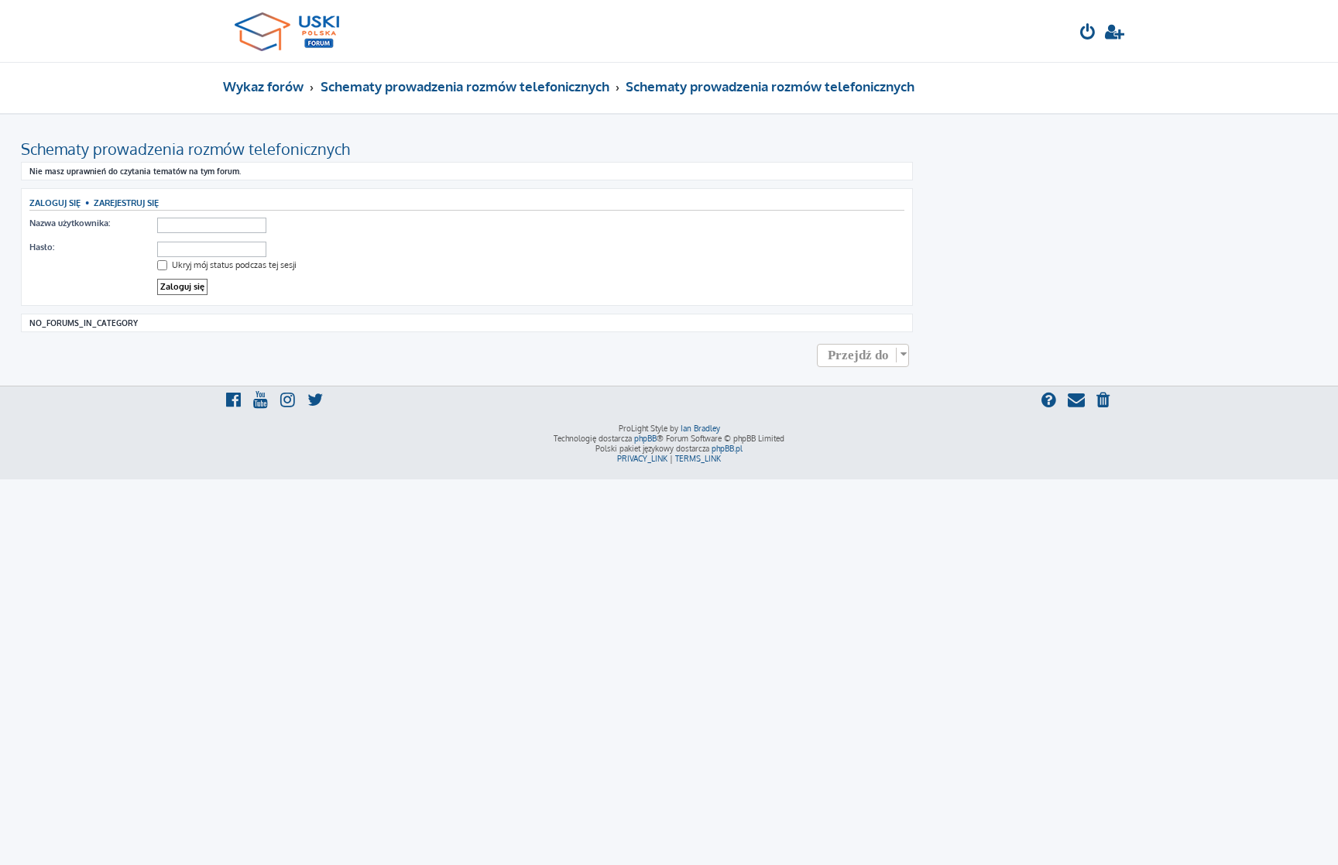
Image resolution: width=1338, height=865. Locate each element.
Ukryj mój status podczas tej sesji (233, 264)
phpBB (645, 438)
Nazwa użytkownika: (69, 223)
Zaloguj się (55, 202)
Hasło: (41, 247)
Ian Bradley (700, 428)
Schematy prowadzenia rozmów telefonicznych (185, 149)
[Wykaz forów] (294, 31)
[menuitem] (1088, 33)
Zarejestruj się (126, 202)
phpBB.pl (727, 448)
